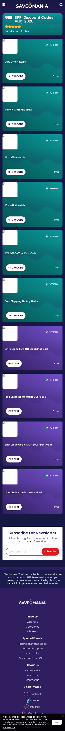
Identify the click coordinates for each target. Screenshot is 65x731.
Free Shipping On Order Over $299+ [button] (26, 396)
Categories (32, 626)
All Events (32, 631)
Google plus (35, 713)
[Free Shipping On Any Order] (10, 285)
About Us (32, 675)
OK (56, 722)
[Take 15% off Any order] (10, 94)
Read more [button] (9, 727)
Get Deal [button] (13, 363)
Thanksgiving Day (32, 648)
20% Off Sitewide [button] (15, 61)
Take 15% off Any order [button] (18, 109)
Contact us (32, 680)
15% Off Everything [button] (16, 157)
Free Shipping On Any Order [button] (21, 301)
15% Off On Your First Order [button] (21, 253)
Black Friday (33, 653)
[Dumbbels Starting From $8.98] (10, 476)
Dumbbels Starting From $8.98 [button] (23, 492)
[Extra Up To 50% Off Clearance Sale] (10, 333)
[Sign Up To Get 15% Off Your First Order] (10, 429)
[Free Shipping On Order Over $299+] (10, 381)
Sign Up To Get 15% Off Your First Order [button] (28, 444)
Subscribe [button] (50, 551)
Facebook (36, 694)
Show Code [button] (15, 76)
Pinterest (35, 706)
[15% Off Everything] (10, 141)
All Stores (32, 622)
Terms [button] (56, 76)
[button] (3, 5)
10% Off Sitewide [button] (15, 205)
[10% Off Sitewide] (10, 189)
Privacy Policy (32, 670)
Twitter (35, 700)
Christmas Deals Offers (32, 658)
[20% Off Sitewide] (10, 46)
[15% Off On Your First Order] (10, 237)
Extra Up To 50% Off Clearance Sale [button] (26, 349)
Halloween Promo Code (32, 644)
